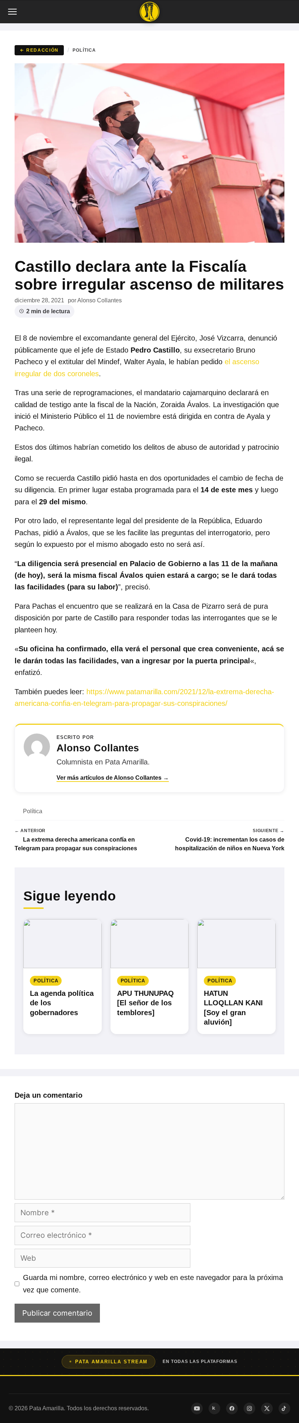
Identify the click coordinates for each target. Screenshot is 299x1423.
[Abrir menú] (13, 11)
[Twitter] (267, 1408)
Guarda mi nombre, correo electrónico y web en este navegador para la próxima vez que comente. (153, 1283)
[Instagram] (249, 1408)
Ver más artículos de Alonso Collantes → (113, 778)
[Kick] (214, 1408)
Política (84, 50)
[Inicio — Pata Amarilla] (149, 11)
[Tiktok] (284, 1408)
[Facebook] (232, 1408)
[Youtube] (197, 1408)
